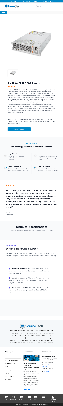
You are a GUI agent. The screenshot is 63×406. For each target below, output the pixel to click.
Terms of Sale (9, 380)
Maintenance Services (11, 360)
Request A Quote (19, 129)
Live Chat (15, 1)
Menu (3, 13)
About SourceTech (10, 363)
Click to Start (49, 368)
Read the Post (28, 389)
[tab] (13, 73)
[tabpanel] (31, 43)
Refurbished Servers (11, 357)
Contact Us (8, 373)
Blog (6, 366)
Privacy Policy (9, 376)
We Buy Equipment (10, 370)
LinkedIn (46, 371)
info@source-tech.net (31, 1)
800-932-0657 (49, 1)
